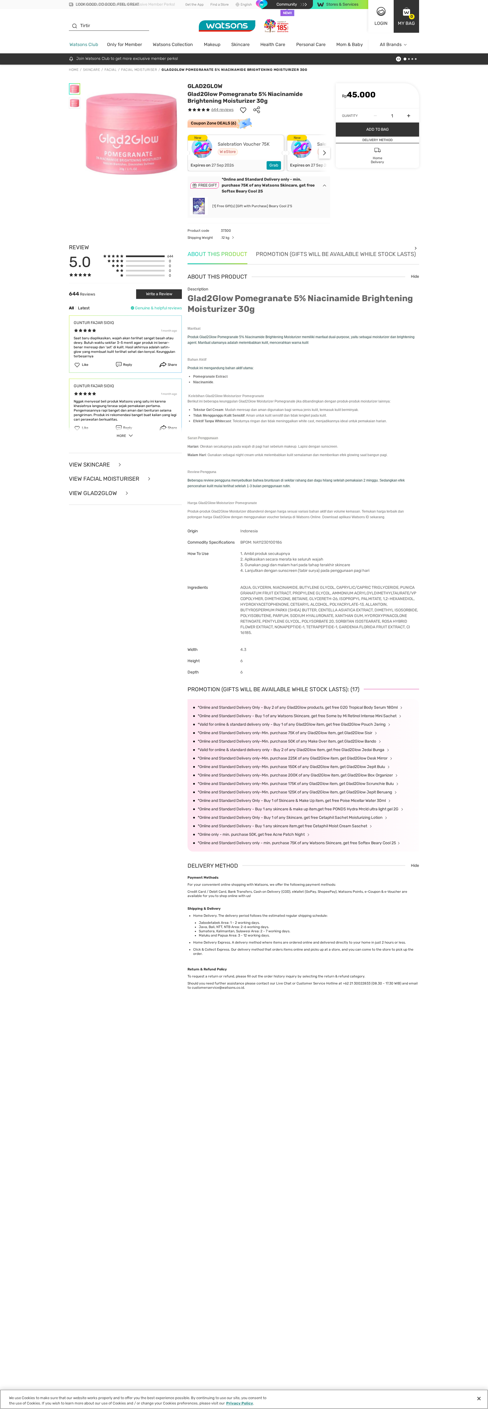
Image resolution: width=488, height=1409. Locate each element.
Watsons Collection (173, 44)
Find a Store (219, 4)
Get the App (194, 4)
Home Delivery (205, 916)
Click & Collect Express (211, 949)
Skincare (240, 44)
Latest (84, 308)
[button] (406, 16)
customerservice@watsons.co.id (218, 988)
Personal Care (311, 44)
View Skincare (90, 465)
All (71, 308)
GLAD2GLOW (205, 86)
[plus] (408, 116)
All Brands (391, 44)
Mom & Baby (349, 44)
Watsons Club (83, 44)
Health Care (272, 44)
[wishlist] (243, 110)
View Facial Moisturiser (105, 479)
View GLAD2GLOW (93, 493)
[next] (324, 153)
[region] (244, 1399)
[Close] (479, 1398)
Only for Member (124, 44)
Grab (273, 165)
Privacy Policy (239, 1403)
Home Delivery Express (211, 942)
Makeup (212, 44)
